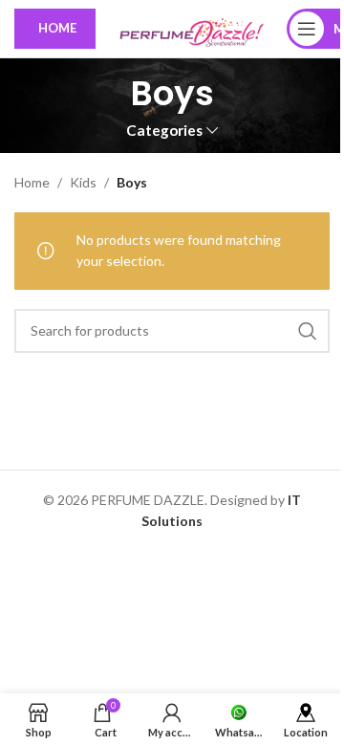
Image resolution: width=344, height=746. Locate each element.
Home (32, 182)
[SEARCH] (308, 331)
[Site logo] (191, 27)
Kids (83, 182)
